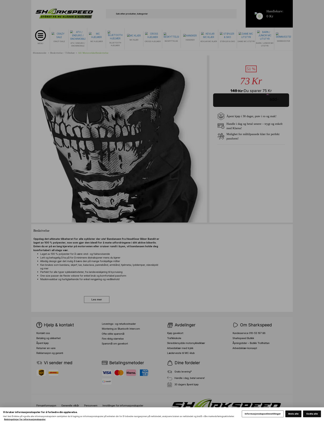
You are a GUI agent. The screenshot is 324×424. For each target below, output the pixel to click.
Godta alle (312, 414)
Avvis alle (293, 414)
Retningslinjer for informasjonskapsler (25, 419)
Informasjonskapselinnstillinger (263, 414)
